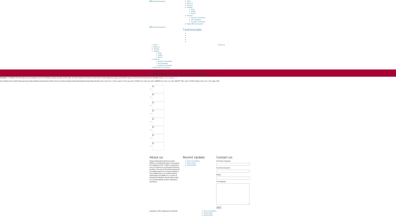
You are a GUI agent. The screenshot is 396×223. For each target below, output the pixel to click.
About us (190, 3)
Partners (190, 15)
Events (193, 13)
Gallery (193, 11)
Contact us (221, 45)
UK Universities (196, 20)
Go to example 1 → (170, 78)
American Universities (198, 18)
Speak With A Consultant (195, 24)
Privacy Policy (191, 163)
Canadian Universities (198, 22)
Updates (189, 7)
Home (189, 1)
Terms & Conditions (193, 161)
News (193, 9)
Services (190, 5)
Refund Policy (191, 165)
